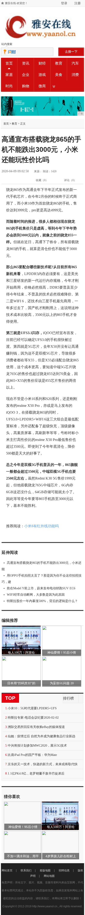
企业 (25, 75)
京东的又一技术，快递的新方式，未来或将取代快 (43, 764)
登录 (64, 3)
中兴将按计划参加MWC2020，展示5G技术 (37, 745)
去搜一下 (71, 51)
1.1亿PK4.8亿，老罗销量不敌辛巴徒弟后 (36, 773)
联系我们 (26, 870)
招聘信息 (64, 870)
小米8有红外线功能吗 (41, 526)
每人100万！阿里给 (21, 652)
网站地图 (49, 876)
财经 (42, 63)
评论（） (70, 180)
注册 (77, 3)
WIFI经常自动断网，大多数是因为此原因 (36, 594)
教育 (58, 63)
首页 (9, 63)
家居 (9, 75)
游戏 (42, 75)
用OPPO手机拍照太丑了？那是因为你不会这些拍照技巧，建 (42, 579)
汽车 (75, 63)
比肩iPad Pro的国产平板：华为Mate (32, 755)
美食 (58, 75)
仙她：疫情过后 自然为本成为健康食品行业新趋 (41, 736)
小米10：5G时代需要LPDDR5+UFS (32, 708)
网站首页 (7, 870)
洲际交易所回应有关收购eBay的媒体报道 (36, 727)
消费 (75, 75)
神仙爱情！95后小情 (61, 652)
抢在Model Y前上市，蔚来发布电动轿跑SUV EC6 (41, 588)
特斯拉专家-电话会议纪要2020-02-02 (33, 717)
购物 (25, 86)
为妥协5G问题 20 (62, 683)
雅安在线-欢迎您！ (16, 3)
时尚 (9, 86)
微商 (42, 86)
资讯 (25, 63)
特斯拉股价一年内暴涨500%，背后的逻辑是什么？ (42, 601)
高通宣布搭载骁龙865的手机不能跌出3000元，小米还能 (41, 566)
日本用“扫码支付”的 (21, 683)
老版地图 (45, 870)
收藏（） (42, 180)
